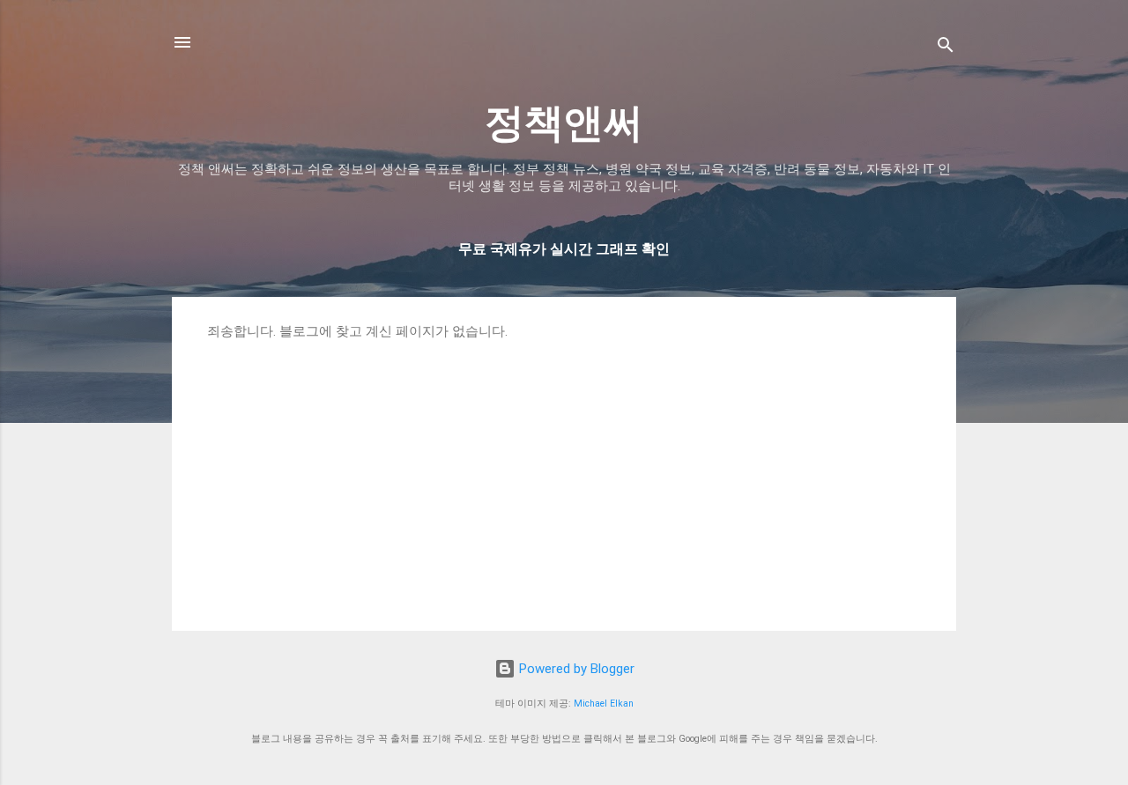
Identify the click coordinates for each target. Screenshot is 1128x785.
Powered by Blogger (575, 669)
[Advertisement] (564, 472)
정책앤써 (564, 123)
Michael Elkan (604, 703)
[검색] (945, 48)
